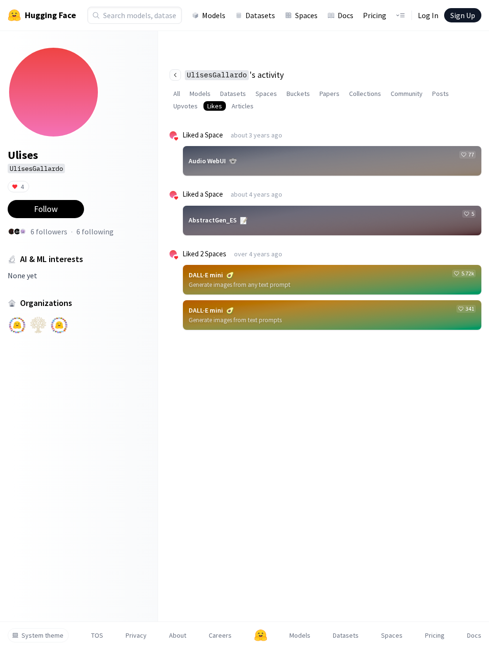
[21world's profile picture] (11, 231)
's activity (235, 74)
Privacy (136, 635)
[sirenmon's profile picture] (23, 231)
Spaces (306, 15)
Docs (345, 15)
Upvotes (185, 106)
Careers (220, 635)
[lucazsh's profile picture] (17, 231)
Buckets (298, 93)
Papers (329, 93)
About (177, 635)
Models (213, 15)
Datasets (260, 15)
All (176, 93)
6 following (95, 231)
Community (407, 93)
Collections (365, 93)
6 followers (49, 231)
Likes (214, 106)
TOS (97, 635)
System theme (42, 635)
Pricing (374, 15)
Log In (428, 15)
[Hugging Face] (260, 635)
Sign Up (462, 15)
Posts (440, 93)
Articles (243, 106)
